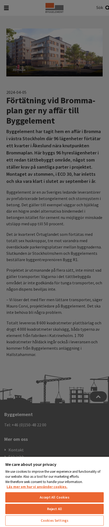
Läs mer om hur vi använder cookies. (37, 487)
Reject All (54, 509)
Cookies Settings (54, 520)
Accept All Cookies (54, 497)
